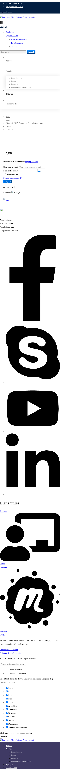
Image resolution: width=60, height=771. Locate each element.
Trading (14, 46)
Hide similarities (15, 670)
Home (8, 117)
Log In (7, 181)
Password (7, 171)
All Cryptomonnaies (19, 39)
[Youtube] (33, 432)
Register (8, 12)
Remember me (12, 174)
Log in (2, 12)
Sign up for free (31, 162)
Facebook (7, 193)
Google (17, 193)
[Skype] (33, 383)
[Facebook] (33, 320)
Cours (8, 120)
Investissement (17, 43)
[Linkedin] (33, 494)
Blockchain (10, 32)
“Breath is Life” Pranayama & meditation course (25, 123)
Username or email (10, 167)
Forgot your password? (12, 178)
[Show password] (39, 171)
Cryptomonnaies (12, 36)
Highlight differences (17, 673)
